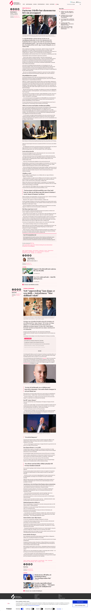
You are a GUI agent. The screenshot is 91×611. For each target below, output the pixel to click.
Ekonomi (35, 4)
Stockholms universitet (26, 252)
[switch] (32, 609)
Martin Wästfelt (25, 251)
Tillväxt (24, 560)
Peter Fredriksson (36, 250)
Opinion (47, 4)
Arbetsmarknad (29, 4)
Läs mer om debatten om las (31, 284)
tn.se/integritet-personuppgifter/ (33, 605)
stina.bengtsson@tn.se (14, 14)
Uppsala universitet (40, 251)
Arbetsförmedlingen (28, 250)
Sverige (43, 561)
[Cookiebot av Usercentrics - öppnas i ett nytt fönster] (9, 609)
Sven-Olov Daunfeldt (34, 560)
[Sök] (80, 4)
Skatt (36, 561)
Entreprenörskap (41, 4)
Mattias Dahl (41, 250)
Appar (59, 594)
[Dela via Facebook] (11, 9)
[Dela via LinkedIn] (16, 9)
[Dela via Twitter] (14, 9)
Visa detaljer (59, 608)
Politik (23, 250)
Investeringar (50, 560)
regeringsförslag (26, 363)
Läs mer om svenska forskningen (33, 591)
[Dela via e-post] (18, 9)
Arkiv (59, 597)
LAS (36, 252)
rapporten (44, 358)
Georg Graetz (46, 251)
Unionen (45, 250)
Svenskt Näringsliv (31, 251)
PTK (36, 251)
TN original (32, 252)
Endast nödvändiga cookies (80, 605)
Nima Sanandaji (31, 561)
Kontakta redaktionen (62, 598)
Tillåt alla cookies (80, 601)
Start (24, 4)
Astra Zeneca (25, 561)
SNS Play (32, 243)
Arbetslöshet (39, 252)
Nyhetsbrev (52, 4)
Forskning (28, 560)
